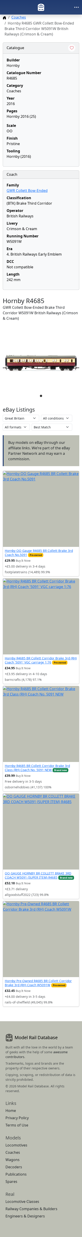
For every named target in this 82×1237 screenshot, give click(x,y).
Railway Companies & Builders (31, 1208)
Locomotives (16, 1145)
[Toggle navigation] (76, 7)
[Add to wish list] (71, 48)
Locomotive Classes (22, 1201)
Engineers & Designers (25, 1216)
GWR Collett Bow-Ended (27, 190)
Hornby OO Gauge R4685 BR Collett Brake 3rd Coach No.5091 (39, 552)
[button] (41, 363)
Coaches (18, 17)
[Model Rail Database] (41, 7)
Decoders (13, 1166)
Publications (16, 1174)
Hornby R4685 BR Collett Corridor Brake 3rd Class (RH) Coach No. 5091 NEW (37, 768)
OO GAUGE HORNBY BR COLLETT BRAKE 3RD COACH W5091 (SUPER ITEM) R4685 (38, 875)
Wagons (12, 1159)
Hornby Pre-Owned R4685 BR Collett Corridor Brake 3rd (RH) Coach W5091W (38, 983)
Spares (11, 1181)
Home (10, 1110)
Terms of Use (16, 1125)
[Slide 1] (41, 395)
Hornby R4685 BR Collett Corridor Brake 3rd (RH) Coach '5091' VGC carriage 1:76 (41, 660)
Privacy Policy (17, 1117)
